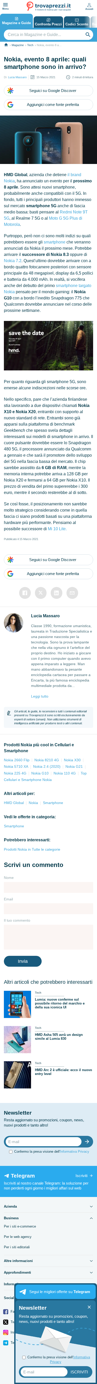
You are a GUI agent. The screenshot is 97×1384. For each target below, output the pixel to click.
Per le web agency (18, 1237)
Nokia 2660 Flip (16, 760)
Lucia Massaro (17, 77)
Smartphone (53, 803)
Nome (9, 878)
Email (8, 899)
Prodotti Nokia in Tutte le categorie (32, 849)
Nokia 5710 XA (16, 766)
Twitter (15, 1322)
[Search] (88, 35)
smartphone (54, 242)
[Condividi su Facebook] (25, 593)
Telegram (17, 1343)
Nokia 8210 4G (46, 760)
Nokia (33, 803)
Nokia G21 (74, 766)
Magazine (18, 45)
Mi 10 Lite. (57, 529)
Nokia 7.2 (12, 261)
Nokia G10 (40, 773)
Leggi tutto (39, 696)
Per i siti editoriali (17, 1247)
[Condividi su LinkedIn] (56, 593)
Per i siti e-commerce (20, 1226)
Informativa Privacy (74, 1151)
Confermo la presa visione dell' (51, 1151)
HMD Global (14, 803)
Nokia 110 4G (65, 773)
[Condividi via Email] (72, 593)
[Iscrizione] (88, 1142)
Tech (30, 45)
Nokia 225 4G (15, 773)
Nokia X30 (72, 760)
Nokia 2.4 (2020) (47, 766)
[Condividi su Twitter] (41, 593)
